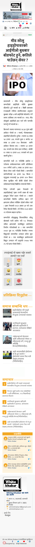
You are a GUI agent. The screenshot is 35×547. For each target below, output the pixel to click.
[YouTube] (27, 23)
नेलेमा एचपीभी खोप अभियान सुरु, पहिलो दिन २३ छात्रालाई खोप (19, 447)
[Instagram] (31, 23)
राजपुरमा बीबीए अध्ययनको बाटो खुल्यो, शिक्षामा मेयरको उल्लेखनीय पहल (19, 438)
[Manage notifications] (4, 542)
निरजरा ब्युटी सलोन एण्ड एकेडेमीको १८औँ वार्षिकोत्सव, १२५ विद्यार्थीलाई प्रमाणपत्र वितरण (16, 393)
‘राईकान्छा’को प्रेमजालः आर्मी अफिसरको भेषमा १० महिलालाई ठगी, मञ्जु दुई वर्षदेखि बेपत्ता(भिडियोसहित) (17, 414)
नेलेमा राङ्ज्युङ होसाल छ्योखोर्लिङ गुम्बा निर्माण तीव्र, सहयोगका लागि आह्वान (19, 465)
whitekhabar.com (16, 509)
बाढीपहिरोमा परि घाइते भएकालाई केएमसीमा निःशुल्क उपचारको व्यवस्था (19, 384)
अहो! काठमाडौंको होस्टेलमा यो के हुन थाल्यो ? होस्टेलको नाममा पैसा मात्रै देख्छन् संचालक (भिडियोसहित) (16, 424)
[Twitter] (23, 23)
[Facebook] (19, 23)
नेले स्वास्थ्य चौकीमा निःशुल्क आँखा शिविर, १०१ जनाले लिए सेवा (18, 456)
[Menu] (5, 27)
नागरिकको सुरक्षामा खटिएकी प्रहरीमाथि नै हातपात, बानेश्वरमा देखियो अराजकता (15, 403)
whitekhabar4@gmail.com (20, 507)
